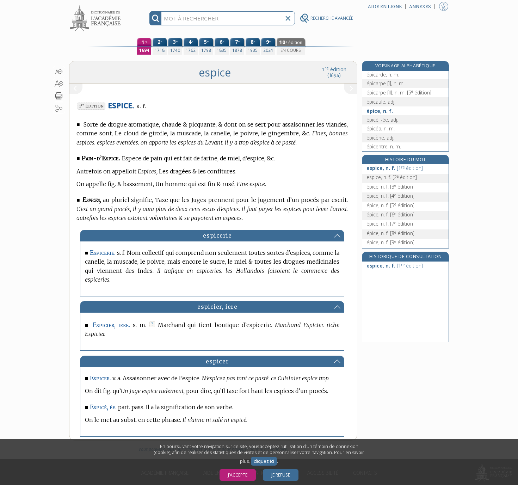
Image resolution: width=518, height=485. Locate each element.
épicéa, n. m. (380, 128)
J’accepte (237, 475)
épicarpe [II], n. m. (398, 92)
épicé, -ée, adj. (382, 119)
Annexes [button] (420, 6)
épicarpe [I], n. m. (385, 83)
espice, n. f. (394, 168)
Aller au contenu (96, 6)
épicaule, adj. (380, 101)
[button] (59, 71)
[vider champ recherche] (288, 18)
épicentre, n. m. (383, 146)
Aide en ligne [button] (385, 6)
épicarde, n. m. (382, 74)
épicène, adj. (380, 137)
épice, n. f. (379, 111)
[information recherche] (155, 18)
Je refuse (280, 475)
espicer (217, 361)
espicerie (217, 235)
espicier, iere (217, 306)
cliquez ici (264, 461)
